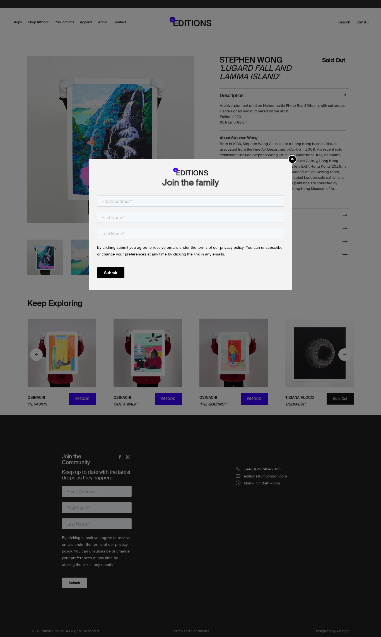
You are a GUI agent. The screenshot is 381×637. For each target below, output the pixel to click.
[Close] (292, 158)
